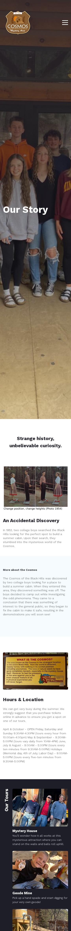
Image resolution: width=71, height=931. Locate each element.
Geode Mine (22, 893)
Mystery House (24, 831)
